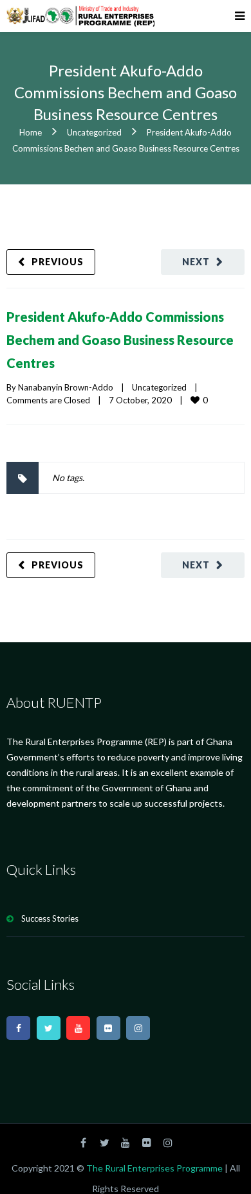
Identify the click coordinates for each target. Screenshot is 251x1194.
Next (196, 261)
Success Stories (50, 930)
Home (30, 132)
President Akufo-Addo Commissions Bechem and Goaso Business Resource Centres (120, 343)
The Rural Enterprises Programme (154, 1179)
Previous (58, 261)
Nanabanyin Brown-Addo (65, 399)
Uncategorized (94, 132)
